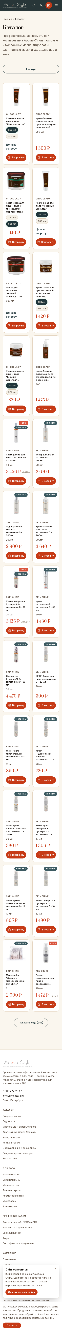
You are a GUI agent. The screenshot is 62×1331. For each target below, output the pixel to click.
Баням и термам (12, 1190)
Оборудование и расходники (19, 1147)
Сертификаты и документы (18, 1243)
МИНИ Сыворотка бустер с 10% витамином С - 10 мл (45, 905)
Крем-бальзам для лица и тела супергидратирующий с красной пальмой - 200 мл (46, 376)
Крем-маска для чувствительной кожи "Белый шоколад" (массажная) (45, 292)
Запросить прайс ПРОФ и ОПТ (20, 1222)
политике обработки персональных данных (28, 1317)
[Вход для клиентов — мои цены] (41, 5)
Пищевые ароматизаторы (18, 1153)
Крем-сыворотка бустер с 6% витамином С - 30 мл (15, 605)
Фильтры (31, 69)
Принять (12, 1325)
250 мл (12, 129)
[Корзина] (48, 5)
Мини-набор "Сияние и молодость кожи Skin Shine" (15, 979)
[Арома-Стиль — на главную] (15, 5)
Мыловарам (9, 1201)
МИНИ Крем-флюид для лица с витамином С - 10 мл (16, 905)
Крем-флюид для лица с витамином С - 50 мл (16, 457)
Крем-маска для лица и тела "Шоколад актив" (15, 121)
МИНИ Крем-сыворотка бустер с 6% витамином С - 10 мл (45, 830)
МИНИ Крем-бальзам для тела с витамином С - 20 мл (16, 830)
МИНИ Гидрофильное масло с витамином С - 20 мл (45, 755)
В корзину (48, 157)
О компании (9, 1259)
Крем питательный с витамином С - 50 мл (45, 605)
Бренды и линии (12, 1232)
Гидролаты (9, 1121)
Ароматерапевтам (13, 1195)
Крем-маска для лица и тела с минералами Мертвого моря (15, 207)
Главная (7, 19)
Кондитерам (10, 1206)
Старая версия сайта (21, 1292)
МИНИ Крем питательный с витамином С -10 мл (15, 755)
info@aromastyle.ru (13, 1095)
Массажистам (11, 1185)
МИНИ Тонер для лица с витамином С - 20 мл (46, 679)
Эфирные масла (12, 1116)
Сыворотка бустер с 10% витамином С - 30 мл (15, 680)
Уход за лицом (11, 1137)
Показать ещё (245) (31, 1022)
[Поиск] (34, 5)
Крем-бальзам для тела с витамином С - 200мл (44, 531)
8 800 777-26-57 (12, 1091)
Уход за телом (11, 1142)
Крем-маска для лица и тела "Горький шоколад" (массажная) (15, 376)
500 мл (12, 136)
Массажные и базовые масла (19, 1126)
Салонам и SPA (11, 1179)
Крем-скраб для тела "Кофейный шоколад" (45, 205)
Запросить (18, 157)
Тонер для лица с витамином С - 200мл (45, 457)
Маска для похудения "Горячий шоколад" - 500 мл (14, 292)
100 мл (41, 302)
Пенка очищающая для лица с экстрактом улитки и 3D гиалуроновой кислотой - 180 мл (45, 980)
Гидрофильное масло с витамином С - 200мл (14, 531)
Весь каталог (10, 1158)
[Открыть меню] (56, 5)
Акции (6, 1238)
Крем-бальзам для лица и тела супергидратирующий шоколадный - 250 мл (46, 123)
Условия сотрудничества (17, 1227)
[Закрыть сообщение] (55, 1268)
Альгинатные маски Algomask (19, 1132)
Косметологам (11, 1174)
